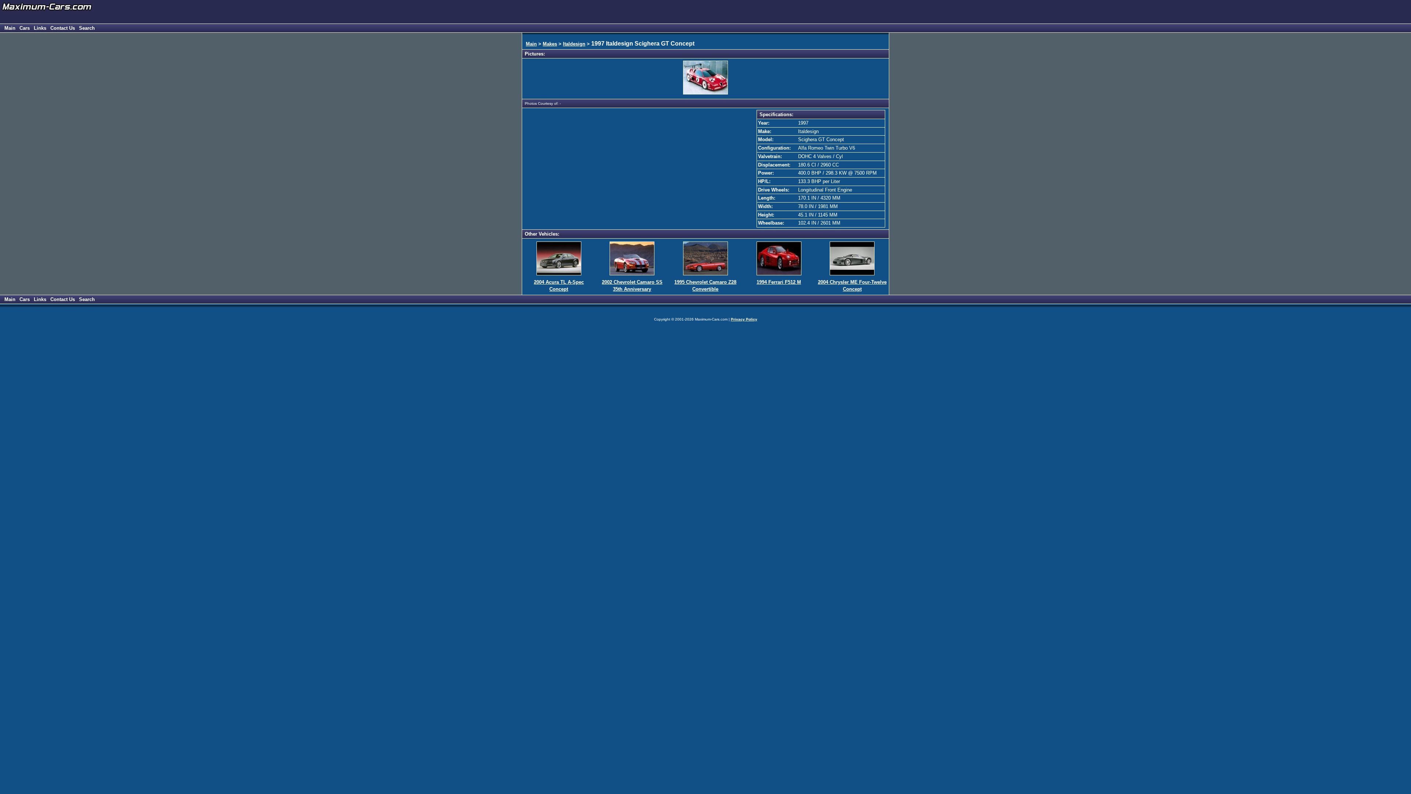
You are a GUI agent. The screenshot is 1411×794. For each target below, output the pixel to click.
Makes (550, 44)
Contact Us (62, 28)
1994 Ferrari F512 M (779, 282)
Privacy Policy (744, 319)
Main (9, 28)
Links (40, 28)
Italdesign (574, 44)
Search (87, 28)
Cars (24, 28)
